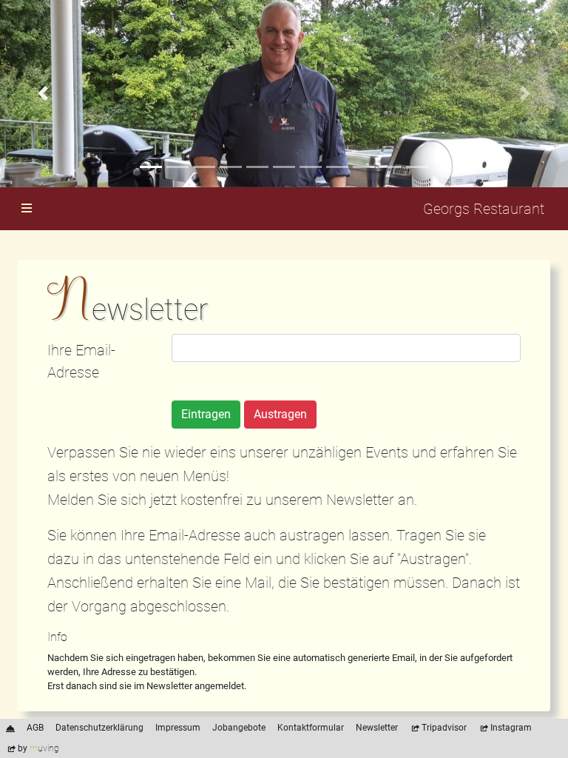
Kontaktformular (310, 727)
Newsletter (377, 727)
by (38, 748)
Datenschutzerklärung (99, 727)
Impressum (177, 727)
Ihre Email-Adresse (81, 361)
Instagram (511, 727)
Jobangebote (239, 727)
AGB (35, 727)
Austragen (280, 414)
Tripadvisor (444, 727)
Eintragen (206, 414)
